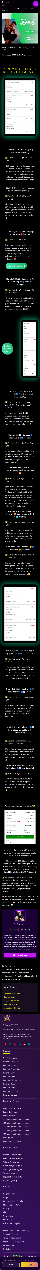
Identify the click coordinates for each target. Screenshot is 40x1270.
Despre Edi (7, 1197)
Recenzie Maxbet (10, 1095)
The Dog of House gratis (13, 1169)
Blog (5, 1212)
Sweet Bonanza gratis (11, 1173)
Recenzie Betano (9, 1084)
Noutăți (6, 1208)
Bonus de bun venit (11, 1112)
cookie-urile (31, 1260)
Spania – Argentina (12, 993)
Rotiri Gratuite (9, 1115)
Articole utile (13, 9)
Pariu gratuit (8, 1138)
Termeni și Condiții (10, 1234)
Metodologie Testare (11, 1205)
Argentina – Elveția (12, 1008)
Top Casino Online (10, 1058)
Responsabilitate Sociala (13, 1201)
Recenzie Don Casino (11, 1091)
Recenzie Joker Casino (12, 1080)
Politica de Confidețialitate (13, 1241)
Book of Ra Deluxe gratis (13, 1158)
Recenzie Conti (9, 1073)
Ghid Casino (8, 1216)
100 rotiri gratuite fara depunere (16, 1134)
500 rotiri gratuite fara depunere (16, 1119)
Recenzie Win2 (9, 1076)
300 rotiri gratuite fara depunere (16, 1127)
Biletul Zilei (7, 1219)
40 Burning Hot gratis (11, 1180)
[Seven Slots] (6, 3)
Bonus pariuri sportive (12, 1141)
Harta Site (7, 1249)
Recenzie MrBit (9, 1087)
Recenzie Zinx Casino (11, 1069)
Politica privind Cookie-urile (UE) (16, 1230)
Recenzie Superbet (10, 1062)
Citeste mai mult (20, 955)
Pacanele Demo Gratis (12, 1155)
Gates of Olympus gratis (13, 1166)
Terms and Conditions (12, 1238)
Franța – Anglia (10, 997)
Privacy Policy (8, 1245)
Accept (29, 1265)
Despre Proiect (9, 1194)
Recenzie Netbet (9, 1065)
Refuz (11, 1265)
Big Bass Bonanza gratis (12, 1177)
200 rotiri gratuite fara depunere (16, 1130)
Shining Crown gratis (11, 1162)
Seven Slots (5, 9)
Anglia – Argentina (11, 1000)
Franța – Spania (10, 1004)
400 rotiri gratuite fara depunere (16, 1123)
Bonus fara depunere (12, 1108)
